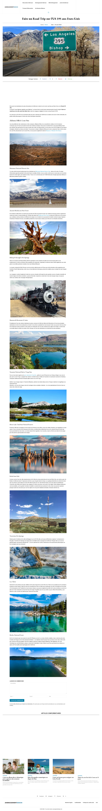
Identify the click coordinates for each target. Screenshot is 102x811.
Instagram (50, 796)
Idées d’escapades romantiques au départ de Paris (38, 778)
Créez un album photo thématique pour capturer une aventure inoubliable (13, 778)
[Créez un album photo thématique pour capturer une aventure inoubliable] (13, 766)
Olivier (46, 24)
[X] (63, 796)
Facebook (41, 796)
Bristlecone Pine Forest (43, 215)
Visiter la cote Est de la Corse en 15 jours (88, 778)
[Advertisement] (38, 95)
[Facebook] (37, 796)
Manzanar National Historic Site (43, 171)
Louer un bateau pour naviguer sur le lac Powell (63, 778)
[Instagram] (46, 796)
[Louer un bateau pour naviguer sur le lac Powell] (63, 766)
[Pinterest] (55, 796)
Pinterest (59, 796)
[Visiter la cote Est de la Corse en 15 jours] (88, 766)
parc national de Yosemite (30, 375)
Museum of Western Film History (53, 130)
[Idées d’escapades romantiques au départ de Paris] (38, 766)
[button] (48, 12)
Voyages (5, 775)
